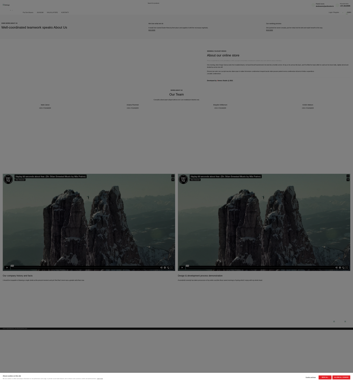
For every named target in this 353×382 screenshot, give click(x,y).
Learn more (100, 378)
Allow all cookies (341, 377)
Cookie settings (311, 377)
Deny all (325, 377)
